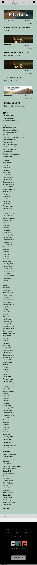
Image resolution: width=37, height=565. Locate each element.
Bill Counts (6, 478)
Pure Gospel (7, 142)
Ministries (8, 533)
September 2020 (9, 333)
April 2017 (6, 432)
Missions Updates (9, 118)
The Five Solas (8, 156)
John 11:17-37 (15, 55)
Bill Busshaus (7, 488)
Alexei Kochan (8, 493)
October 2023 (8, 244)
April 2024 (6, 230)
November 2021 (8, 300)
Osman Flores (8, 457)
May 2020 (6, 343)
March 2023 (7, 261)
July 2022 (6, 280)
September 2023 (9, 247)
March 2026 (7, 175)
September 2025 (9, 189)
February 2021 (8, 321)
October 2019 (8, 360)
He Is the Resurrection (16, 52)
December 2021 (8, 297)
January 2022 (7, 295)
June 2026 (6, 167)
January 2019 (7, 381)
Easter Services (8, 448)
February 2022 (8, 292)
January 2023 (7, 266)
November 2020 (8, 329)
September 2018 (9, 391)
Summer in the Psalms (10, 130)
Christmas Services (9, 445)
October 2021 (7, 302)
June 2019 (6, 369)
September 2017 (8, 420)
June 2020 (6, 340)
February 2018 (8, 408)
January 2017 (7, 439)
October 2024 (8, 216)
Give (16, 533)
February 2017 (8, 437)
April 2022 (6, 288)
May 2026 (6, 170)
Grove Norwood (8, 473)
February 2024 (8, 235)
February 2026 (8, 177)
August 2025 (7, 192)
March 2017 (7, 434)
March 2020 (7, 348)
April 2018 (6, 403)
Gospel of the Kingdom (11, 120)
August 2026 (7, 163)
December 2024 (8, 211)
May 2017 (6, 429)
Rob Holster (7, 505)
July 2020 (6, 338)
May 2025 (6, 199)
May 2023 (6, 256)
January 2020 (7, 353)
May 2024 (6, 228)
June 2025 (6, 196)
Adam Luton (7, 485)
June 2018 (6, 398)
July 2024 (6, 223)
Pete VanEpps (8, 483)
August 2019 (7, 365)
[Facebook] (18, 543)
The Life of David (9, 140)
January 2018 (7, 410)
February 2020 (8, 350)
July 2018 (6, 396)
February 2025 (8, 206)
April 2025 (6, 201)
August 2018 (7, 393)
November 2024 (8, 213)
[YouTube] (13, 543)
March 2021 (7, 319)
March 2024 (7, 232)
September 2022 (9, 276)
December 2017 (8, 413)
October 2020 (8, 331)
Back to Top (18, 558)
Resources (25, 529)
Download (28, 23)
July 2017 (6, 425)
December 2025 (8, 182)
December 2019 (8, 355)
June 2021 (6, 312)
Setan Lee (6, 490)
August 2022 (7, 278)
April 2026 (6, 172)
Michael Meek (8, 481)
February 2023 (8, 264)
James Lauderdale (9, 454)
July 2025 (6, 194)
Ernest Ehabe (7, 495)
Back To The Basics (10, 144)
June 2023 (6, 254)
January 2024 (7, 237)
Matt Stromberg (8, 459)
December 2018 (8, 384)
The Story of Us (12, 78)
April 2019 (6, 374)
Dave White (7, 464)
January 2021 (7, 324)
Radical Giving (12, 103)
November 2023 (8, 242)
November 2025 (8, 184)
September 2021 (8, 304)
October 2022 (8, 273)
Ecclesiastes (7, 152)
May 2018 (6, 401)
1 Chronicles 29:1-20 (18, 106)
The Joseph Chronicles (11, 154)
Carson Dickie (7, 471)
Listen (27, 20)
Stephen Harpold (9, 502)
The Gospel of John (10, 147)
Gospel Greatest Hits (10, 132)
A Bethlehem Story (9, 128)
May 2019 (6, 372)
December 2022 (8, 268)
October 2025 (8, 187)
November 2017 (8, 415)
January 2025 (7, 208)
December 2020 (8, 326)
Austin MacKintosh (9, 468)
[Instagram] (24, 543)
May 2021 (6, 314)
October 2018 (8, 389)
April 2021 (6, 316)
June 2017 (6, 427)
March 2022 (7, 290)
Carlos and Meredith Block (12, 466)
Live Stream (26, 533)
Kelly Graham (7, 476)
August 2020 (7, 336)
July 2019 (6, 367)
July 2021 (6, 309)
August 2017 (7, 422)
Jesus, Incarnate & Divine (11, 123)
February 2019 (8, 379)
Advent (5, 135)
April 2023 (6, 259)
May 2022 (6, 285)
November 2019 (8, 357)
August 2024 (7, 220)
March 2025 (7, 204)
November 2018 (8, 386)
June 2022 (6, 283)
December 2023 (8, 240)
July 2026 (6, 165)
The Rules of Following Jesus (13, 137)
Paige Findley (7, 461)
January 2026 (7, 180)
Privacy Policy (17, 536)
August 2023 (7, 249)
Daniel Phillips (7, 497)
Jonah (5, 125)
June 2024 (6, 225)
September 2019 (9, 362)
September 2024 (9, 218)
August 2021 (7, 307)
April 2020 (6, 345)
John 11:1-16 (15, 81)
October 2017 (7, 417)
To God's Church (8, 116)
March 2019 (7, 377)
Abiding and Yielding (9, 149)
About (15, 529)
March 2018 (7, 405)
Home (4, 516)
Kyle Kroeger (7, 500)
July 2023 (6, 252)
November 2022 (8, 271)
